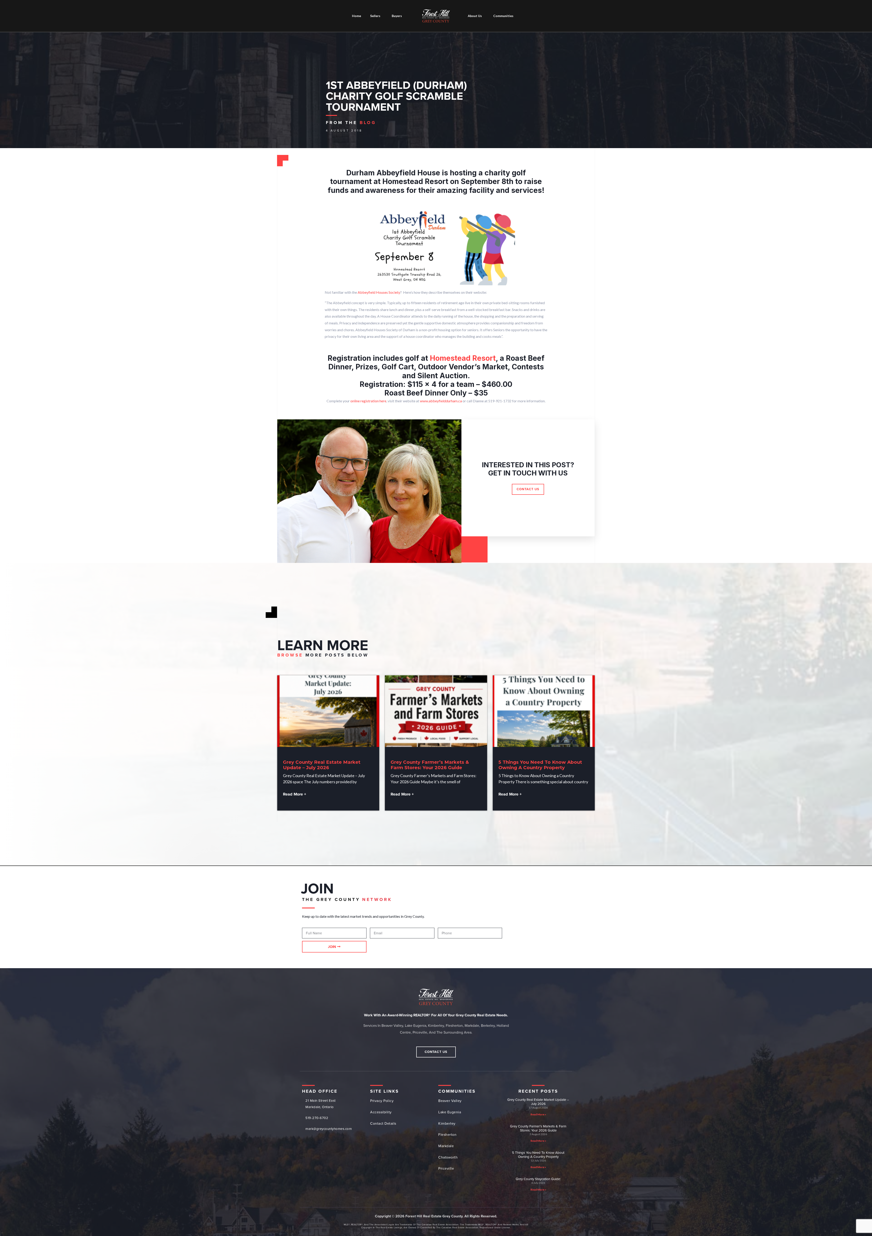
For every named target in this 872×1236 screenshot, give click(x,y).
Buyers (397, 16)
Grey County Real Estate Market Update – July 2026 (321, 764)
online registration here (368, 401)
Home (356, 16)
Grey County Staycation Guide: (538, 1179)
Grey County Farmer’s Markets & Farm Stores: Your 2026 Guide (430, 764)
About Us (475, 16)
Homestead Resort (463, 358)
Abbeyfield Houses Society (379, 292)
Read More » (538, 1114)
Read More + (294, 794)
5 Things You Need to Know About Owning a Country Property (540, 764)
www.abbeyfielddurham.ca (441, 401)
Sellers (375, 16)
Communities (503, 16)
